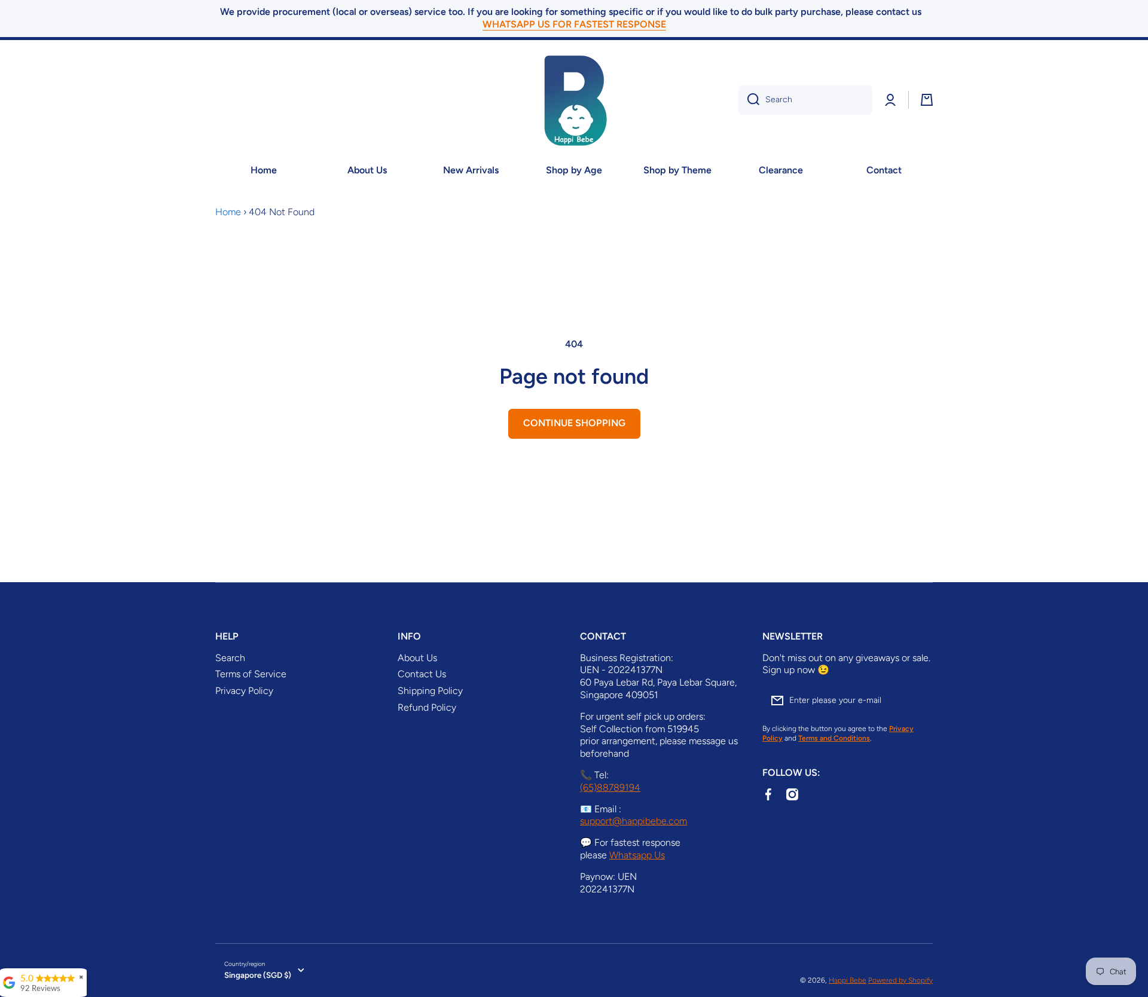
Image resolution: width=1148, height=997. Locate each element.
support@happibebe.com (633, 821)
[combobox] (805, 100)
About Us (417, 657)
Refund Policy (427, 707)
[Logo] (574, 100)
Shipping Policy (430, 690)
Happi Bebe (847, 980)
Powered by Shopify (900, 980)
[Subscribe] (918, 700)
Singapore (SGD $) (257, 975)
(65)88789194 (610, 787)
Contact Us (422, 674)
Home (228, 212)
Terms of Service (250, 674)
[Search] (748, 100)
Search (230, 657)
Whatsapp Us (637, 855)
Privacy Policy (244, 690)
